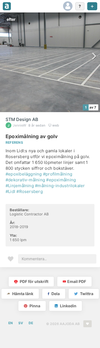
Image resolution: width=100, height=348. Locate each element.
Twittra (86, 293)
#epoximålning (61, 179)
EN (10, 323)
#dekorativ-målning (25, 179)
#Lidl (10, 191)
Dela (55, 293)
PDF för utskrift (33, 281)
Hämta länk (22, 293)
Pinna (34, 305)
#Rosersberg (29, 191)
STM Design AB (22, 119)
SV (20, 323)
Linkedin (67, 305)
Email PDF (76, 281)
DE (31, 323)
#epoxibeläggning (24, 174)
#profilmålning (57, 174)
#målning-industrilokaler (60, 185)
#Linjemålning (20, 185)
